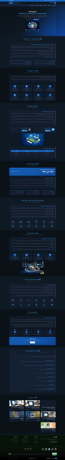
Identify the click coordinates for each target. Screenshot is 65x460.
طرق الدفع (36, 5)
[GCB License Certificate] (54, 455)
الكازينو (40, 5)
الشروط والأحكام (24, 441)
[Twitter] (50, 442)
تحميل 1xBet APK (48, 130)
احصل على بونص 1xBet (15, 171)
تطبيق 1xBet (49, 5)
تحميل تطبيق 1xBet (29, 19)
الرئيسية (54, 5)
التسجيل (31, 5)
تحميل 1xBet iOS (24, 130)
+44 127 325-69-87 (31, 458)
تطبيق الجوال (48, 458)
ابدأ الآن (32, 342)
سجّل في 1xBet (35, 19)
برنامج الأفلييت (35, 441)
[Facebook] (52, 442)
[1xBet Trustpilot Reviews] (9, 454)
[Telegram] (54, 442)
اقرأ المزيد (42, 409)
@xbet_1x (15, 441)
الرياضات (44, 5)
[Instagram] (56, 442)
